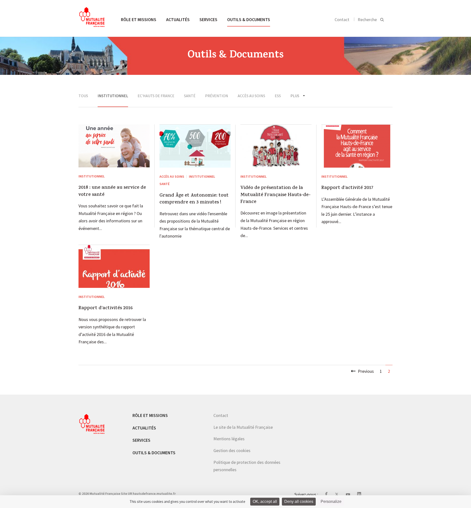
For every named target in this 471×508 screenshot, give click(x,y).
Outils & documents (248, 19)
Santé (190, 95)
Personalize (331, 501)
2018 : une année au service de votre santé (112, 192)
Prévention (216, 95)
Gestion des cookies (231, 450)
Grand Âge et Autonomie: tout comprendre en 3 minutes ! (194, 199)
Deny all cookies (298, 501)
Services (208, 19)
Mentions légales (229, 438)
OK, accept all (265, 501)
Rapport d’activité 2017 (347, 188)
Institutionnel (113, 95)
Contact (342, 19)
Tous (83, 95)
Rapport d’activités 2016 (105, 308)
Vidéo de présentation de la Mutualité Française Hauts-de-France (275, 195)
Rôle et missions (138, 19)
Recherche (367, 19)
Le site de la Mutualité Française (243, 427)
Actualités (178, 19)
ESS (278, 95)
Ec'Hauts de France (156, 95)
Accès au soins (251, 95)
